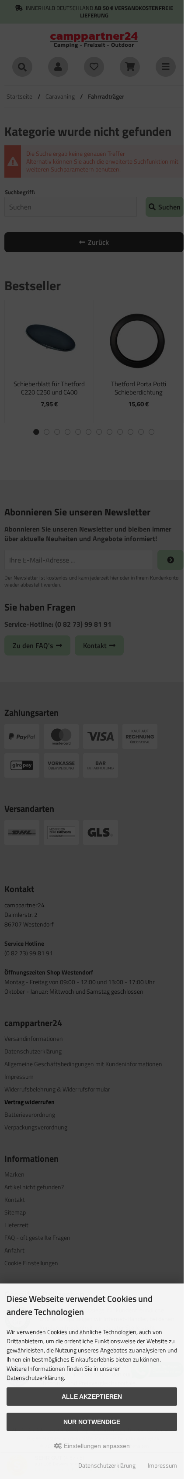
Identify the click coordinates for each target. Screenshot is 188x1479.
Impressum (162, 1465)
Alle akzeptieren (92, 1396)
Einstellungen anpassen (96, 1445)
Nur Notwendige (91, 1421)
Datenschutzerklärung (107, 1465)
